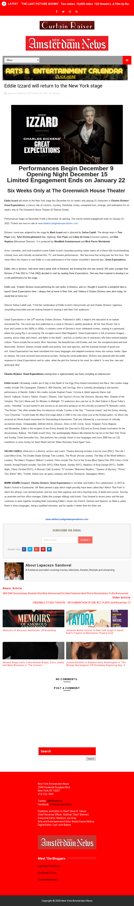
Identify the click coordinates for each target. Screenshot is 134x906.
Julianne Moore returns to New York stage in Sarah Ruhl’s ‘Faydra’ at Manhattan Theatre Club (95, 632)
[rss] (76, 12)
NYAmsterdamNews (61, 804)
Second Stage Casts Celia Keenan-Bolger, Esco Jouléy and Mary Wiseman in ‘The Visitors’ (33, 664)
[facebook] (56, 12)
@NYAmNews (54, 801)
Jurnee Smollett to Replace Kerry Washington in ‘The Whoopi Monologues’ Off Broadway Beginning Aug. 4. (96, 664)
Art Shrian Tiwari (47, 872)
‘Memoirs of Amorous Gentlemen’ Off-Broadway (29, 630)
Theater (56, 93)
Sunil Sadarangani (48, 879)
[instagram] (70, 12)
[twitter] (63, 12)
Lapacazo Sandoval (48, 866)
